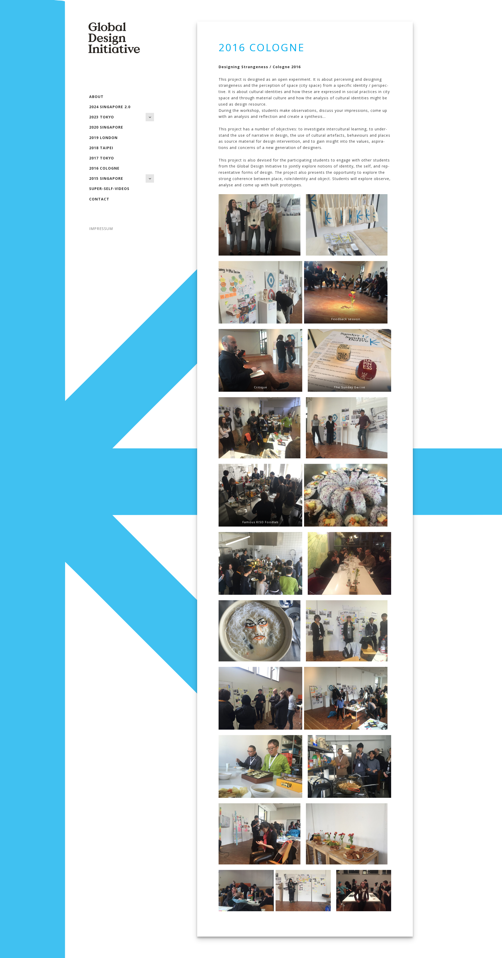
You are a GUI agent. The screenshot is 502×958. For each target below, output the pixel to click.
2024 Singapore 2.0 (109, 106)
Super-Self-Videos (109, 188)
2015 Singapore (106, 178)
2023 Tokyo (101, 116)
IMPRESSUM (101, 228)
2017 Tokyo (101, 157)
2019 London (103, 137)
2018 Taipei (101, 147)
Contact (99, 199)
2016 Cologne (104, 168)
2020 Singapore (106, 127)
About (96, 96)
